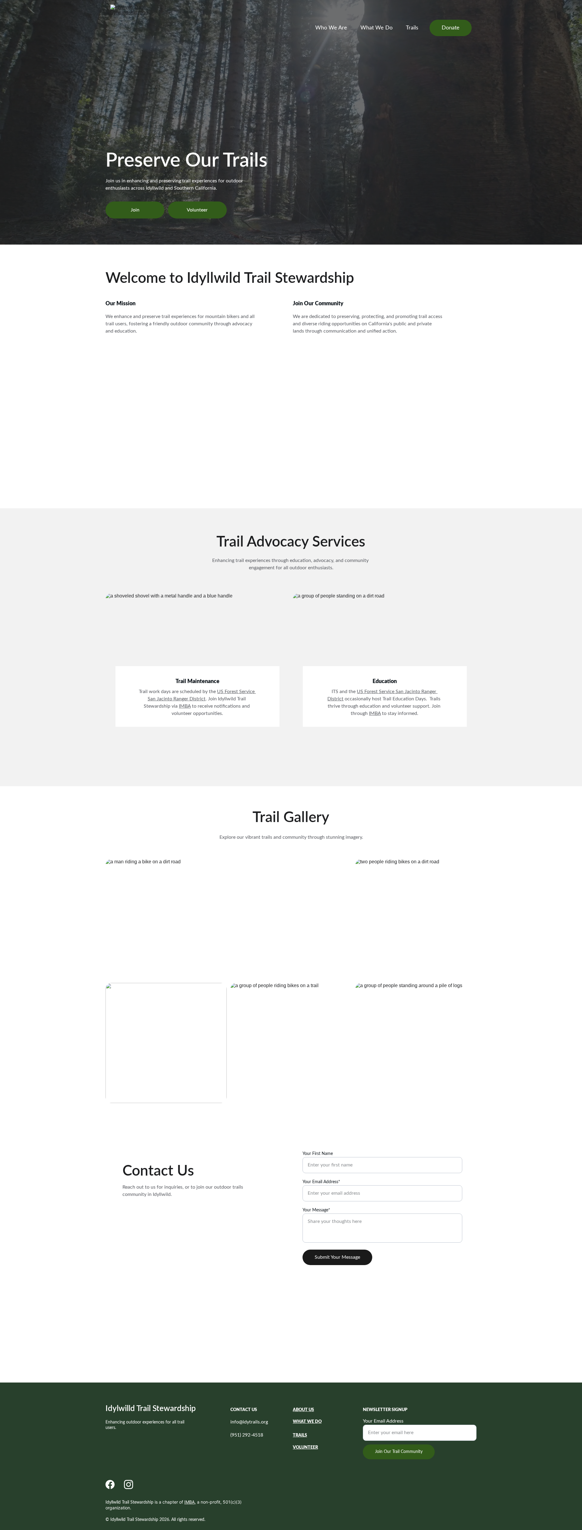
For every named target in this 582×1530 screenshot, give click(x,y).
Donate (451, 28)
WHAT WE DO (307, 1422)
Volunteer (197, 210)
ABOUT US (303, 1410)
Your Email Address (383, 1421)
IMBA (375, 713)
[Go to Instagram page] (128, 1484)
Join (135, 210)
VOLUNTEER (305, 1447)
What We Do (376, 28)
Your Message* (316, 1210)
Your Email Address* (321, 1182)
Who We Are (331, 28)
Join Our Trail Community (399, 1452)
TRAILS (300, 1435)
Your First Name (318, 1154)
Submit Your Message (337, 1257)
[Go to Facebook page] (110, 1484)
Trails (412, 28)
